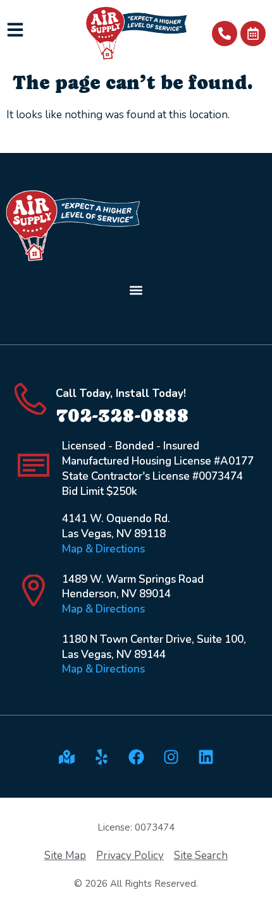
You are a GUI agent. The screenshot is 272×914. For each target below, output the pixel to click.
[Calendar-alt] (253, 33)
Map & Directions (103, 549)
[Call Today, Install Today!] (30, 399)
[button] (136, 289)
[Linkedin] (205, 756)
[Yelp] (101, 756)
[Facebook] (136, 756)
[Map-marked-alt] (66, 756)
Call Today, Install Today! (121, 393)
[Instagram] (171, 756)
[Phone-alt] (224, 33)
